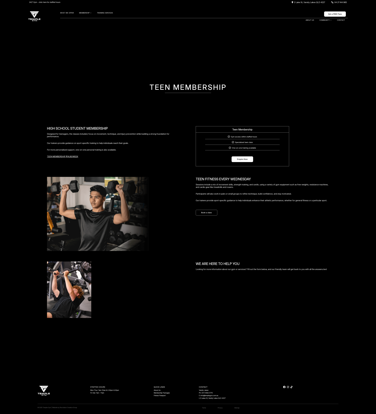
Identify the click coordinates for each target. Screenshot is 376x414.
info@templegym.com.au (209, 395)
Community (324, 20)
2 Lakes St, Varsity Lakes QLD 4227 (213, 398)
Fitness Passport (160, 395)
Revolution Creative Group (68, 407)
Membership (84, 13)
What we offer (67, 13)
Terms (204, 408)
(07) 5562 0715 (207, 393)
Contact (341, 20)
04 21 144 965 (340, 2)
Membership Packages (162, 393)
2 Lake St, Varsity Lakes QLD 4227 (309, 2)
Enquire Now (242, 159)
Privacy (220, 408)
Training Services (105, 13)
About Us (310, 20)
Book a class (206, 213)
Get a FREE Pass (335, 14)
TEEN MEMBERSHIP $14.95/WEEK (62, 156)
